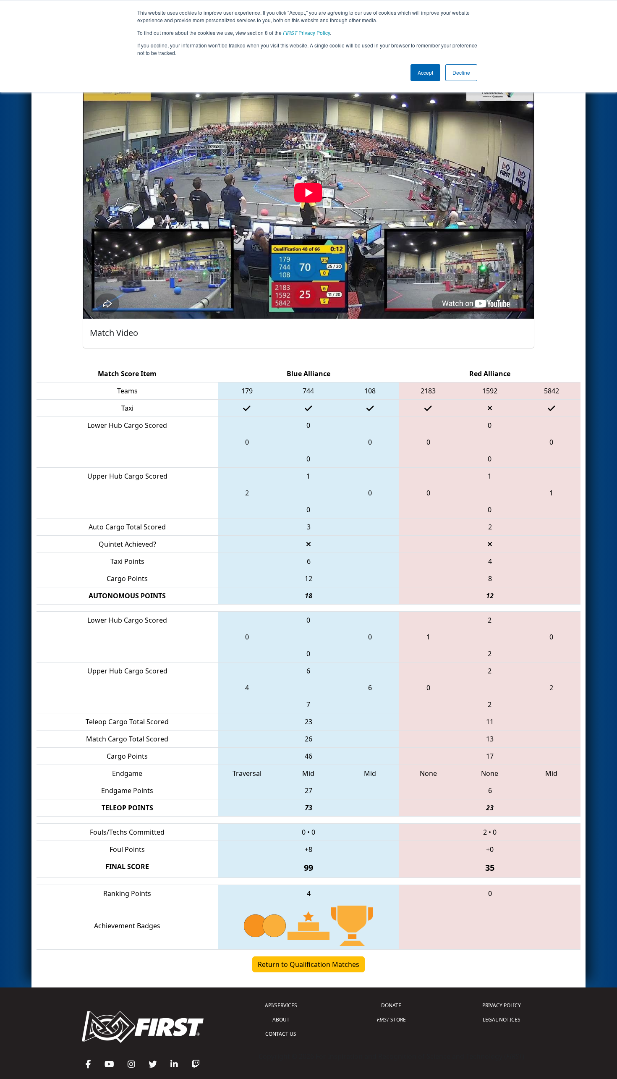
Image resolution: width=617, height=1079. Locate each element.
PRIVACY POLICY (501, 1005)
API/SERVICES (281, 1005)
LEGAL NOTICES (501, 1019)
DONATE (391, 1005)
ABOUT (281, 1019)
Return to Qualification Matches (308, 964)
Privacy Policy (306, 32)
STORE (391, 1019)
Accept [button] (425, 72)
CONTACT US (280, 1033)
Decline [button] (461, 72)
